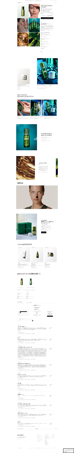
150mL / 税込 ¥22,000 (49, 15)
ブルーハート (38, 437)
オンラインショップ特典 (39, 439)
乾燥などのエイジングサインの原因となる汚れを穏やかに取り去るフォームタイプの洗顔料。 (24, 265)
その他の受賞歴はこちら (43, 48)
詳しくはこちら (18, 89)
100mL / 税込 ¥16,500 (43, 15)
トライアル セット (25, 2)
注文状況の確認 (46, 443)
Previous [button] (16, 255)
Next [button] (57, 255)
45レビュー (50, 13)
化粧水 (41, 4)
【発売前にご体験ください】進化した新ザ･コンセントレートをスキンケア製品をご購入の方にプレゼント (33, 0)
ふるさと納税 (38, 441)
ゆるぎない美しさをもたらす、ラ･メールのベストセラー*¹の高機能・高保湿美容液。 (37, 265)
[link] (43, 232)
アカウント (51, 0)
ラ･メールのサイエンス (39, 438)
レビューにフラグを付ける (32, 333)
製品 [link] (21, 2)
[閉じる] (72, 450)
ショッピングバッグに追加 (20, 267)
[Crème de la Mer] (19, 2)
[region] (68, 451)
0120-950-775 (46, 437)
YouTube (53, 437)
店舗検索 (46, 439)
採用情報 (46, 441)
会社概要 (46, 440)
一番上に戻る (36, 428)
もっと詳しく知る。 (65, 451)
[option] (22, 11)
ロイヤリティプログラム (55, 0)
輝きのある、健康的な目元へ (47, 265)
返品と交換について (47, 442)
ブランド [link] (28, 2)
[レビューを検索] (32, 320)
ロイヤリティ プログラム (39, 440)
